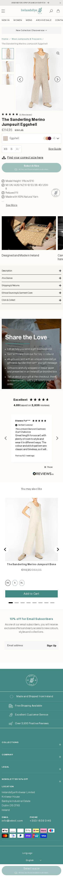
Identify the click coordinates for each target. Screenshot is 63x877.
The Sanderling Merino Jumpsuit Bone (31, 564)
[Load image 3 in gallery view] (8, 79)
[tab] (11, 602)
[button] (51, 11)
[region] (31, 438)
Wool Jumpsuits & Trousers (26, 39)
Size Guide (54, 149)
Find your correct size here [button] (25, 157)
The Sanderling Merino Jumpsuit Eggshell (25, 44)
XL (17, 149)
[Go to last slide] (5, 549)
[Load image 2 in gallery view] (8, 66)
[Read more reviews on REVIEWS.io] (43, 474)
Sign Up (51, 645)
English (30, 860)
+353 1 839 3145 (40, 820)
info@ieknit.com (12, 820)
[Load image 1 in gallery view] (8, 53)
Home (5, 39)
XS (6, 149)
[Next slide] (57, 549)
